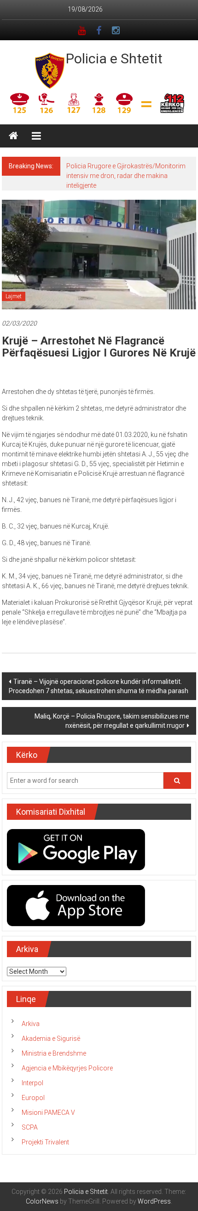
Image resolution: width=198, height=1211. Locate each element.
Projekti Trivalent (45, 1142)
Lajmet (14, 296)
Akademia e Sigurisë (51, 1038)
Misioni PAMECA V (48, 1112)
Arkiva (31, 1023)
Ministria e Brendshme (54, 1053)
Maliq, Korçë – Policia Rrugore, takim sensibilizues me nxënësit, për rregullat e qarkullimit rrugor (112, 721)
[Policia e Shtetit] (13, 136)
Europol (33, 1097)
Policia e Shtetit (114, 58)
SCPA (30, 1127)
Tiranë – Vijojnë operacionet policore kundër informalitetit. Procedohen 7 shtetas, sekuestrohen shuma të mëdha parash (98, 686)
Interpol (32, 1083)
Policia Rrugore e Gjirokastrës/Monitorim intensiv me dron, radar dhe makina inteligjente (126, 175)
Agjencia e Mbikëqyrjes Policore (67, 1068)
